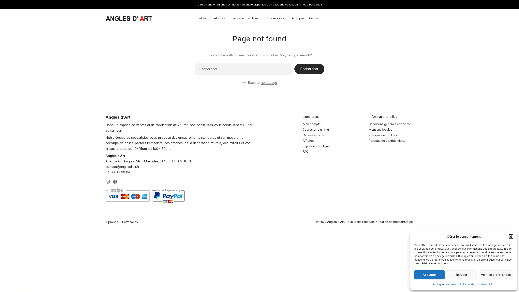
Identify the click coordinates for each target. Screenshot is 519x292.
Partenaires (130, 222)
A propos (298, 18)
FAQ (305, 152)
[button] (511, 237)
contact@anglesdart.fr (122, 167)
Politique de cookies (445, 284)
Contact (314, 18)
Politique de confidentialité (476, 284)
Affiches (219, 18)
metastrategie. (403, 222)
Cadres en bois (313, 135)
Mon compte (312, 124)
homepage (269, 83)
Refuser (461, 275)
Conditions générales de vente (390, 124)
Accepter (429, 275)
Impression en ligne (246, 18)
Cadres (201, 18)
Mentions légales (380, 129)
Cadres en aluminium (317, 129)
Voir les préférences (496, 275)
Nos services (275, 18)
